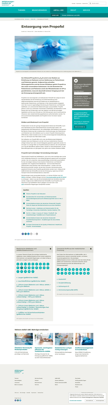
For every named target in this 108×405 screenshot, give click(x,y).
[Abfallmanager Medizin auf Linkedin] (20, 400)
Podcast (36, 380)
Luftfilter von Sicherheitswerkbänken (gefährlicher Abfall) (30, 313)
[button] (23, 234)
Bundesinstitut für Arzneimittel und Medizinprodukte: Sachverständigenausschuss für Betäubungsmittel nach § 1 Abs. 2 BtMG (44, 198)
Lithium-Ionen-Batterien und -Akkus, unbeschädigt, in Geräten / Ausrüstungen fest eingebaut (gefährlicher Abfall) (32, 307)
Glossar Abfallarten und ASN (71, 15)
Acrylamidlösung (64, 283)
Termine (37, 384)
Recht (73, 10)
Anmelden (90, 93)
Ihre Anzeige (22, 392)
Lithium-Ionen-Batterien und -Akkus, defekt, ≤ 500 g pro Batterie (33, 290)
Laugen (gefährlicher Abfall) (28, 277)
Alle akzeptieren (100, 400)
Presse (76, 386)
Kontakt (73, 3)
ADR (22, 184)
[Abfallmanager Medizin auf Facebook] (15, 400)
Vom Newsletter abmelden (81, 105)
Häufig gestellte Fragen (80, 380)
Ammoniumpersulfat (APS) (68, 290)
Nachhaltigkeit (18, 380)
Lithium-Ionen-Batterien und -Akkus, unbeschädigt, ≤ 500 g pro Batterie (30, 301)
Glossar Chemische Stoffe (61, 382)
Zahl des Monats (38, 378)
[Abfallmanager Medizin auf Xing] (18, 400)
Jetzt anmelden (79, 127)
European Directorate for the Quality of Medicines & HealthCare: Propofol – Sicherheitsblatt (44, 225)
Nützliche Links (78, 384)
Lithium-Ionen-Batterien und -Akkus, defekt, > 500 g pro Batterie (33, 285)
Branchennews (39, 10)
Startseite (27, 19)
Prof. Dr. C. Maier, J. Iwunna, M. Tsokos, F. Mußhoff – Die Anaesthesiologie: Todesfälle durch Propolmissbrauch (41, 214)
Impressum (78, 3)
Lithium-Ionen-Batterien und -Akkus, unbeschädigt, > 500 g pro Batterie (30, 296)
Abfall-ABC (59, 10)
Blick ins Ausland (18, 384)
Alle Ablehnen (89, 400)
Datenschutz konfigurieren (87, 392)
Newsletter (77, 382)
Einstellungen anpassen (76, 400)
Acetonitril (62, 279)
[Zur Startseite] (8, 3)
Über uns (17, 392)
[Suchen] (90, 3)
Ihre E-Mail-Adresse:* (79, 91)
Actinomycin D (63, 286)
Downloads (77, 378)
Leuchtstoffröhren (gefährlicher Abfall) (31, 281)
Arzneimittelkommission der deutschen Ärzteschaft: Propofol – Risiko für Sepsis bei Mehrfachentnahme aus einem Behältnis (43, 204)
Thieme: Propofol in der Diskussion (36, 193)
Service (86, 10)
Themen (21, 10)
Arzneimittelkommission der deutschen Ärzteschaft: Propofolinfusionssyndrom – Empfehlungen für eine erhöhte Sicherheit (43, 219)
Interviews (17, 382)
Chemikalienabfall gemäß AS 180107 (56, 177)
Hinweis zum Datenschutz (81, 103)
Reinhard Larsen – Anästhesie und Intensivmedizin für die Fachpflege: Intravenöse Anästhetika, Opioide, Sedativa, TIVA (43, 209)
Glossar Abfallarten (59, 380)
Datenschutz (85, 3)
